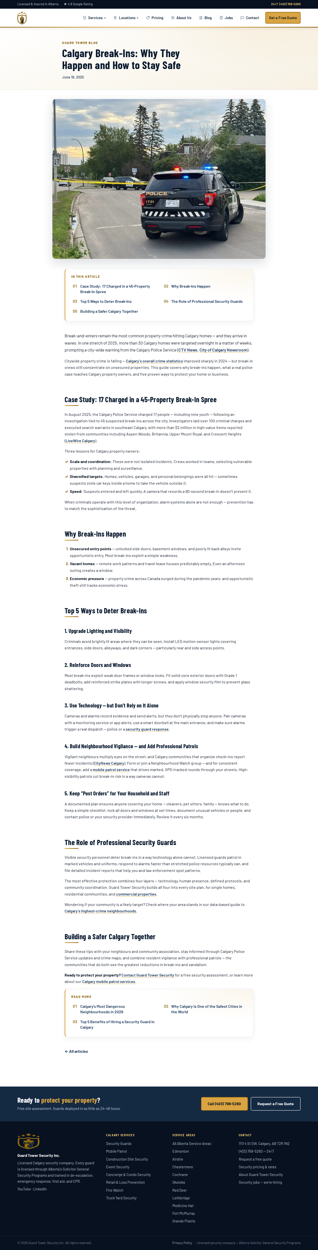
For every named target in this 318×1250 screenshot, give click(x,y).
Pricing (157, 17)
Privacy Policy (182, 1243)
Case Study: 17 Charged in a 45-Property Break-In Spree (115, 289)
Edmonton (180, 1151)
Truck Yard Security (121, 1198)
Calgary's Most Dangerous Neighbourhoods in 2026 (102, 1009)
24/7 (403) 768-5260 (286, 4)
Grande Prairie (183, 1221)
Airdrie (177, 1159)
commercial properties (136, 894)
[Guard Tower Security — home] (22, 17)
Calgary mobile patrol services (108, 981)
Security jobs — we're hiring (260, 1182)
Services (95, 17)
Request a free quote (255, 1159)
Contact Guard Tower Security (147, 975)
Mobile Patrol (116, 1151)
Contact (252, 17)
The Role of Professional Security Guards (207, 301)
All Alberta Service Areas (191, 1143)
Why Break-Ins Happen (190, 286)
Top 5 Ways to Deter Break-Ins (106, 301)
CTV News (188, 349)
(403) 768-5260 (251, 1151)
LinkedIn (40, 1189)
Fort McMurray (183, 1213)
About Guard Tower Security (261, 1174)
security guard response (147, 729)
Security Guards (118, 1143)
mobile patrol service (111, 769)
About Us (183, 17)
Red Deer (179, 1190)
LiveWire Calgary (80, 440)
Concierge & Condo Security (128, 1174)
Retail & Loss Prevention (125, 1182)
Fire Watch (114, 1190)
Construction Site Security (127, 1159)
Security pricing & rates (257, 1167)
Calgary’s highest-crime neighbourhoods (100, 910)
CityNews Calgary (109, 763)
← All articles (76, 1051)
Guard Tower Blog (80, 42)
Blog (208, 17)
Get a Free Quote (283, 17)
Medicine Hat (183, 1205)
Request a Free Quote (275, 1103)
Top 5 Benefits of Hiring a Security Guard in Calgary (117, 1024)
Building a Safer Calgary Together (109, 311)
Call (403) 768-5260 (224, 1103)
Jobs (229, 17)
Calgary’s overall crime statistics (154, 360)
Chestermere (182, 1167)
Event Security (117, 1167)
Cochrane (180, 1174)
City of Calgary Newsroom (223, 349)
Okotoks (178, 1182)
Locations (127, 17)
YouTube (24, 1189)
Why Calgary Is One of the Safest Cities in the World (206, 1009)
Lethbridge (181, 1198)
